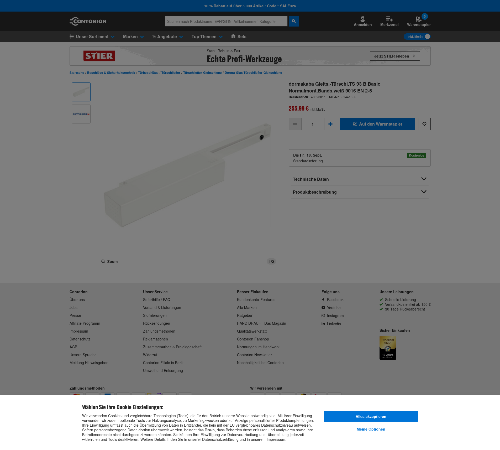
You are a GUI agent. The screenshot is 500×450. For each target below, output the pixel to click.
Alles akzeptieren (371, 416)
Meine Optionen (371, 429)
